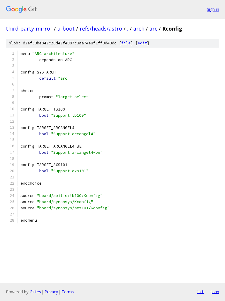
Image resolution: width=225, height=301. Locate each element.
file (126, 43)
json (214, 291)
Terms (68, 292)
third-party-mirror (29, 28)
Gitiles (35, 292)
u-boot (66, 28)
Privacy (51, 292)
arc (153, 28)
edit (142, 43)
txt (200, 291)
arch (138, 28)
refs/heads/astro (101, 28)
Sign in (213, 9)
